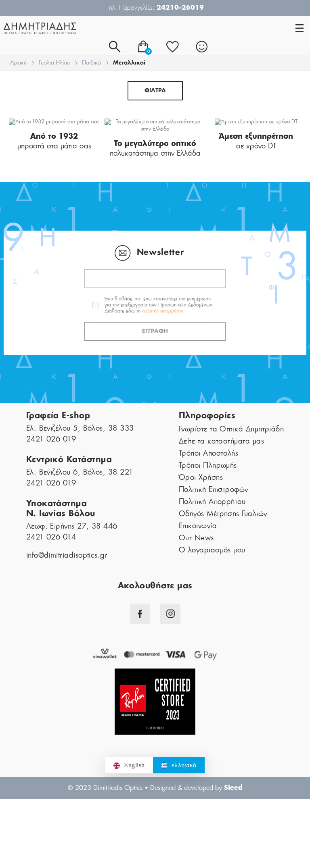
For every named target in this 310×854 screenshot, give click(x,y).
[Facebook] (140, 614)
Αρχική (18, 63)
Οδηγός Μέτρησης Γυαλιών (223, 514)
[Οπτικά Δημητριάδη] (79, 28)
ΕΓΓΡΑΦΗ (155, 331)
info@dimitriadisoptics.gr (67, 555)
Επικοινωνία (198, 526)
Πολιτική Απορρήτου (212, 502)
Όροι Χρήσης (201, 477)
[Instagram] (170, 614)
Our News (196, 538)
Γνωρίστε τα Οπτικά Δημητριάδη (231, 429)
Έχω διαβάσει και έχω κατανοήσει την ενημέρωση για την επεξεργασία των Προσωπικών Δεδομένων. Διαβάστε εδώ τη (159, 304)
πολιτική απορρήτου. (163, 310)
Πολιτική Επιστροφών (213, 490)
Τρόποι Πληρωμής (208, 465)
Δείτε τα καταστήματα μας (221, 441)
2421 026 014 (51, 537)
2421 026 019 (51, 439)
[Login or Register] (201, 46)
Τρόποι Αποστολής (208, 453)
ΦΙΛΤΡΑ (155, 91)
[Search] (114, 46)
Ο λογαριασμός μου (212, 550)
